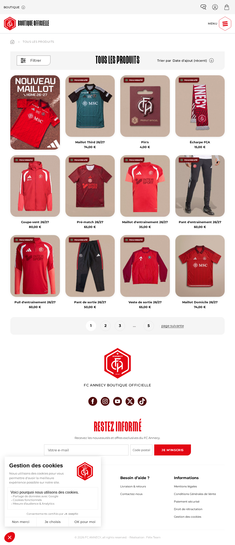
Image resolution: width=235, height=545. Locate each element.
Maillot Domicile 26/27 (200, 302)
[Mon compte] (215, 7)
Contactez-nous (131, 494)
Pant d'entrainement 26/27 (200, 222)
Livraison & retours (133, 486)
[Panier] (226, 7)
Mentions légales (185, 486)
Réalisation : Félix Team (145, 537)
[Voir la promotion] (35, 112)
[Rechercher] (203, 7)
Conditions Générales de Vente (195, 494)
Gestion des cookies (187, 516)
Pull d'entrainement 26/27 (35, 302)
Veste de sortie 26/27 (145, 302)
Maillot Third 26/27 (90, 142)
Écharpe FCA (200, 142)
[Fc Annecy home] (117, 363)
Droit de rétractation (188, 509)
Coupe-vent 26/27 (35, 222)
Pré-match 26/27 (90, 222)
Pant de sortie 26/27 (90, 302)
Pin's (145, 142)
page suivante (172, 325)
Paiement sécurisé (186, 501)
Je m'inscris (172, 450)
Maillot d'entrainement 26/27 (145, 222)
